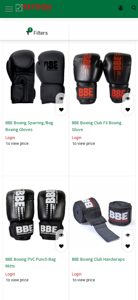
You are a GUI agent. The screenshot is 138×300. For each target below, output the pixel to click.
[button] (61, 109)
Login (10, 138)
